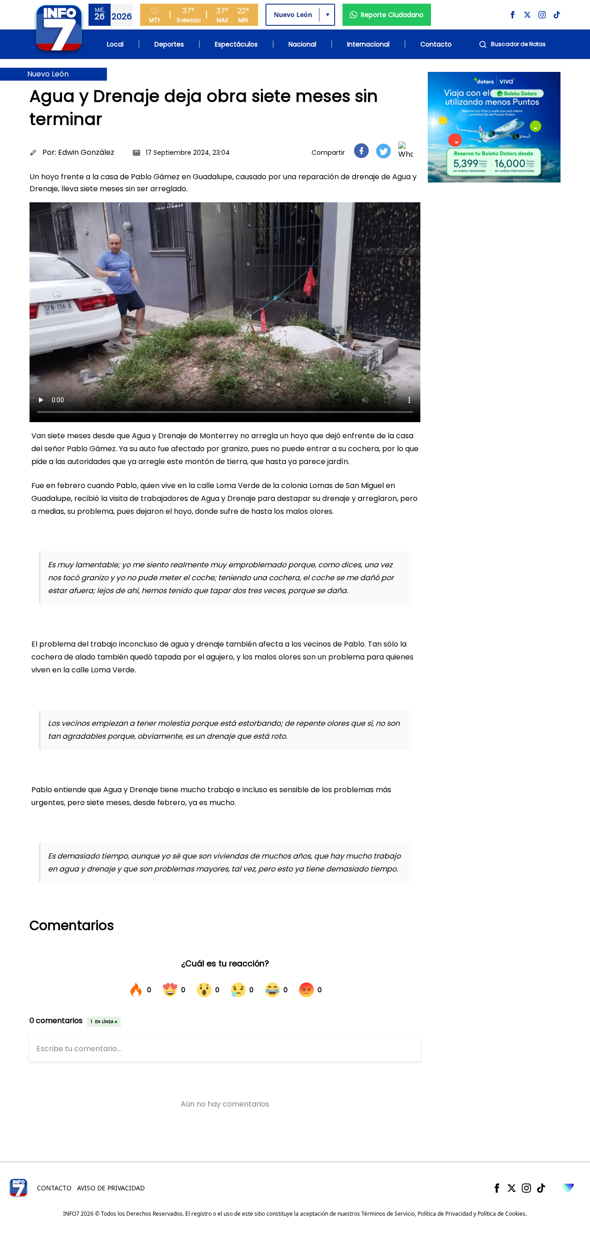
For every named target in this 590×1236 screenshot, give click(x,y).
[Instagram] (526, 1188)
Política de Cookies (501, 1214)
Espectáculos (236, 44)
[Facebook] (497, 1188)
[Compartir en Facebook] (361, 150)
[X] (511, 1188)
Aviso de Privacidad (111, 1187)
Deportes (169, 44)
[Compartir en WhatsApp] (405, 150)
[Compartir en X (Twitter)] (383, 151)
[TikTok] (541, 1188)
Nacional (302, 44)
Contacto (436, 44)
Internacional (368, 44)
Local (115, 44)
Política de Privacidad (445, 1214)
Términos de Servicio (388, 1214)
